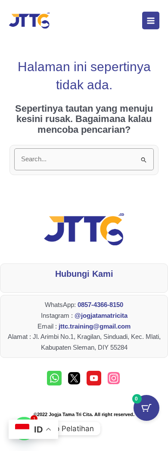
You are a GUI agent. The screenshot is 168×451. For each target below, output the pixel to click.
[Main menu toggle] (150, 20)
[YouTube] (94, 378)
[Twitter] (74, 378)
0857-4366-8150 (100, 304)
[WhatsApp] (54, 378)
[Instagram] (113, 378)
